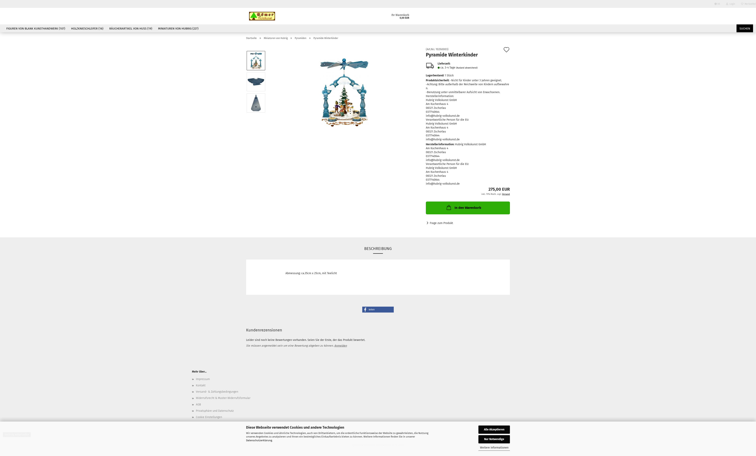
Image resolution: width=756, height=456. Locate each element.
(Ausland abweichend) (467, 68)
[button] (378, 310)
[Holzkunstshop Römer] (262, 16)
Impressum (203, 379)
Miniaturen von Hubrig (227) (178, 28)
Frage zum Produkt (441, 223)
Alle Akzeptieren (494, 429)
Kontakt (201, 385)
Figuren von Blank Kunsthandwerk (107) (35, 28)
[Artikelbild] (344, 92)
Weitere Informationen (494, 447)
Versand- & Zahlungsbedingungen (217, 391)
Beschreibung (378, 248)
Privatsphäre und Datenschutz (215, 411)
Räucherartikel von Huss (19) (130, 28)
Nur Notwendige (494, 439)
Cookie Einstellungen (209, 417)
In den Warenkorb (468, 208)
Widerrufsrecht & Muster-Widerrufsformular (223, 398)
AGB (198, 404)
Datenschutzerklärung (259, 440)
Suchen (744, 28)
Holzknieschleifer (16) (87, 28)
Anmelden (340, 345)
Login (731, 4)
